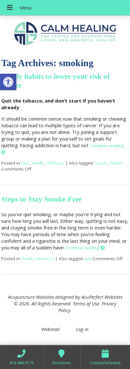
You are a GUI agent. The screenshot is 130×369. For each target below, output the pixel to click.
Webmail (50, 329)
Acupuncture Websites (31, 297)
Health (38, 163)
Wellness (55, 163)
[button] (8, 82)
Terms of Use (86, 303)
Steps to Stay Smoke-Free (41, 199)
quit (87, 258)
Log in (82, 329)
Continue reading (83, 248)
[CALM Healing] (65, 34)
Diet (25, 163)
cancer (100, 163)
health (116, 163)
